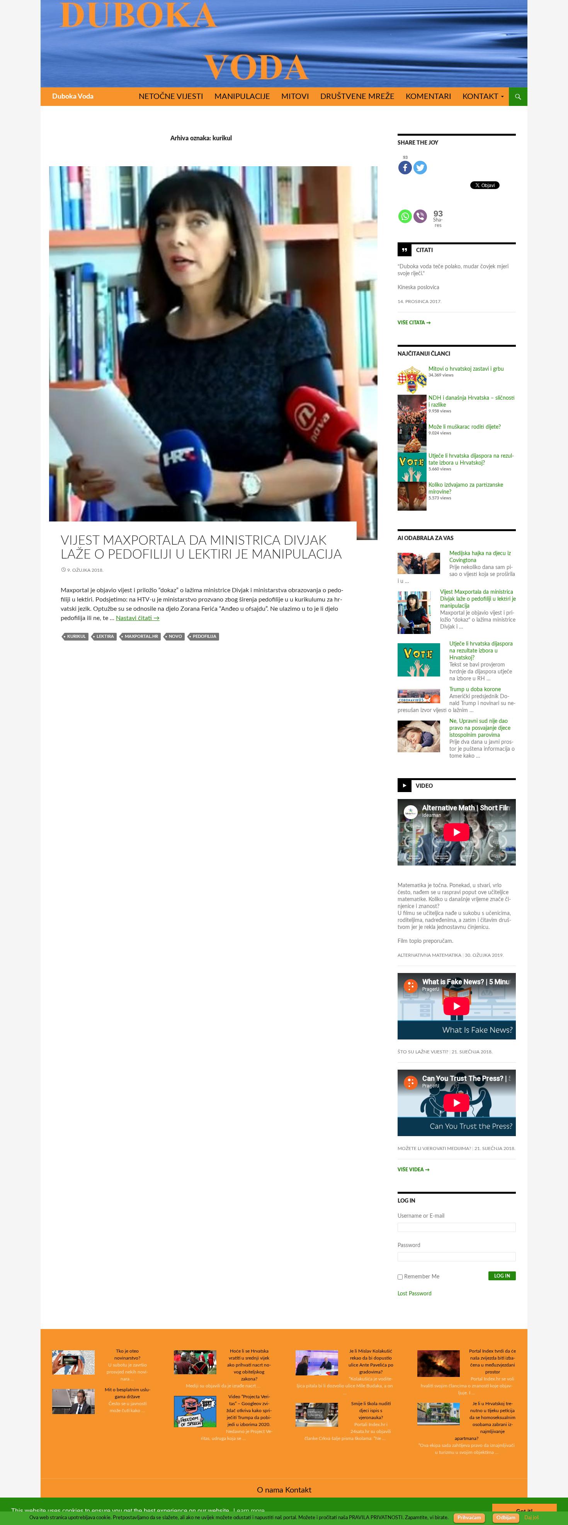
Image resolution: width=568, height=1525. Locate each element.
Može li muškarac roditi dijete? (465, 427)
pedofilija (204, 636)
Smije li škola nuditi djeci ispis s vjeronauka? (371, 1410)
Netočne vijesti (171, 97)
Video (424, 786)
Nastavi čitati (138, 618)
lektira (105, 636)
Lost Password (415, 1294)
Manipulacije (242, 97)
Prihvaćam (469, 1517)
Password (409, 1245)
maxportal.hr (141, 636)
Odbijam (506, 1517)
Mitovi (295, 97)
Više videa (414, 1169)
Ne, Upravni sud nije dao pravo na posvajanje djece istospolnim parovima (479, 728)
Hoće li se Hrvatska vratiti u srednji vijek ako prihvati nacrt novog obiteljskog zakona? (249, 1365)
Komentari (428, 97)
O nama (270, 1490)
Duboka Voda (73, 96)
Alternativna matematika (429, 955)
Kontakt (480, 97)
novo (175, 636)
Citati (424, 250)
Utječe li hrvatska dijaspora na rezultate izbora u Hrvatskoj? (481, 651)
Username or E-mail (421, 1216)
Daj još (531, 1517)
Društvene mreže (357, 97)
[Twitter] (420, 167)
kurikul (76, 636)
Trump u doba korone (475, 689)
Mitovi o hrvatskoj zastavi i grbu (466, 369)
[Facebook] (405, 167)
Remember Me (421, 1277)
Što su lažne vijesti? (423, 1052)
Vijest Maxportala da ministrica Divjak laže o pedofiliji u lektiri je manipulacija (478, 599)
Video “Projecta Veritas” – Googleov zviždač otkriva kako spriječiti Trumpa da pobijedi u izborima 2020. (249, 1410)
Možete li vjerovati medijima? (434, 1148)
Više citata (414, 322)
